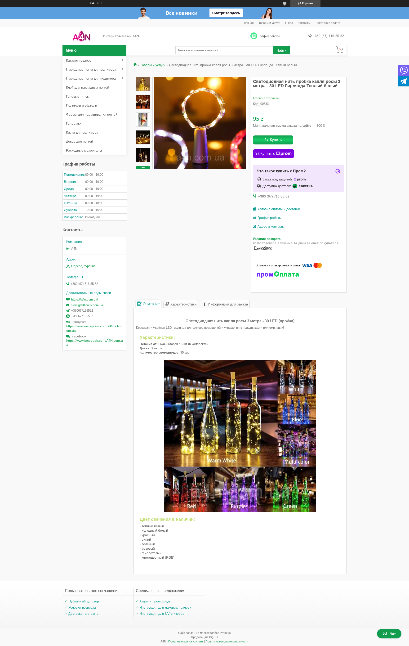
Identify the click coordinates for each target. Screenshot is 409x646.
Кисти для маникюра (82, 132)
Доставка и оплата (328, 23)
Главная (248, 23)
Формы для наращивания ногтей (91, 114)
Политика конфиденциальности (227, 641)
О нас (289, 23)
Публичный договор (83, 601)
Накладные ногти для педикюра (91, 78)
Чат (393, 634)
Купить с (267, 154)
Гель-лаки (73, 123)
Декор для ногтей (79, 141)
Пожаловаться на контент (185, 641)
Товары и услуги (269, 23)
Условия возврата (82, 607)
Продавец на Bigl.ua (204, 637)
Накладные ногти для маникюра (91, 69)
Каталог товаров (78, 60)
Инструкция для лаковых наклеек (165, 607)
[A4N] (81, 36)
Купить (276, 140)
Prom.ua (225, 633)
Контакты (304, 23)
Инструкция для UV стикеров (161, 613)
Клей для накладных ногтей (87, 87)
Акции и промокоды (154, 601)
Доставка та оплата (83, 613)
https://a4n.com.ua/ (84, 299)
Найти (281, 50)
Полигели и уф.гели (81, 105)
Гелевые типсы (77, 96)
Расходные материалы (84, 150)
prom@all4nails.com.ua (87, 305)
